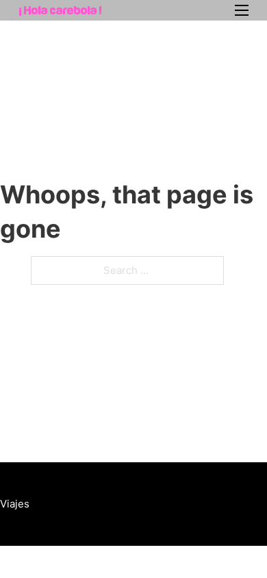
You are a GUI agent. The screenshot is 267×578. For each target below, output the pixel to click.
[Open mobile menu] (242, 10)
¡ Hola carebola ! (59, 9)
